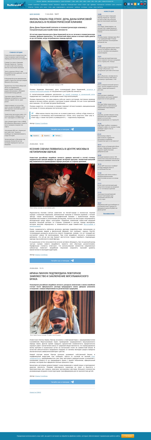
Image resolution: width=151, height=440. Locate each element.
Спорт (84, 4)
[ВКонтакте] (34, 135)
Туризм (36, 7)
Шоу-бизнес (70, 7)
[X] (57, 135)
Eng (145, 1)
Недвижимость (60, 7)
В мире (30, 4)
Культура (119, 4)
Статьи (90, 7)
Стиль (49, 7)
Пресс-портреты (98, 7)
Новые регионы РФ (107, 1)
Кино (45, 7)
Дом (54, 7)
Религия (30, 7)
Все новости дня (108, 213)
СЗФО (73, 1)
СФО (96, 1)
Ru (141, 1)
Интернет (108, 4)
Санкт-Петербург (66, 1)
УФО (92, 1)
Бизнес (51, 4)
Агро (41, 7)
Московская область (54, 1)
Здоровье (93, 4)
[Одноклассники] (45, 135)
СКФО (88, 1)
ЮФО (84, 1)
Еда (88, 4)
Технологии (100, 4)
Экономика (44, 4)
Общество (64, 4)
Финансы (57, 4)
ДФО (99, 1)
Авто (113, 4)
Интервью (84, 7)
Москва (44, 1)
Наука (79, 4)
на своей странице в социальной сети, (79, 94)
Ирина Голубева (41, 123)
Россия (39, 1)
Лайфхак (77, 7)
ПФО (81, 1)
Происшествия (72, 4)
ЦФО (77, 1)
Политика (36, 4)
